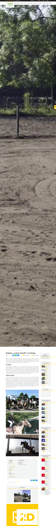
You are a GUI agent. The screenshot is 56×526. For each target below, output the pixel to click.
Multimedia (39, 3)
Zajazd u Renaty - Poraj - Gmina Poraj (47, 404)
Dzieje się (25, 3)
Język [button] (41, 0)
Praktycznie (30, 3)
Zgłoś (37, 457)
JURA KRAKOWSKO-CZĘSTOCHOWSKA (11, 0)
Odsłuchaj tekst (26, 355)
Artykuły (35, 3)
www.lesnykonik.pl (11, 477)
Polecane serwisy (45, 3)
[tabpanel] (18, 496)
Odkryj (17, 3)
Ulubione (45, 0)
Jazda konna (24, 461)
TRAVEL (18, 0)
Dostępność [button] (36, 0)
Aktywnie (21, 3)
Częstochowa (46, 394)
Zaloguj (49, 0)
